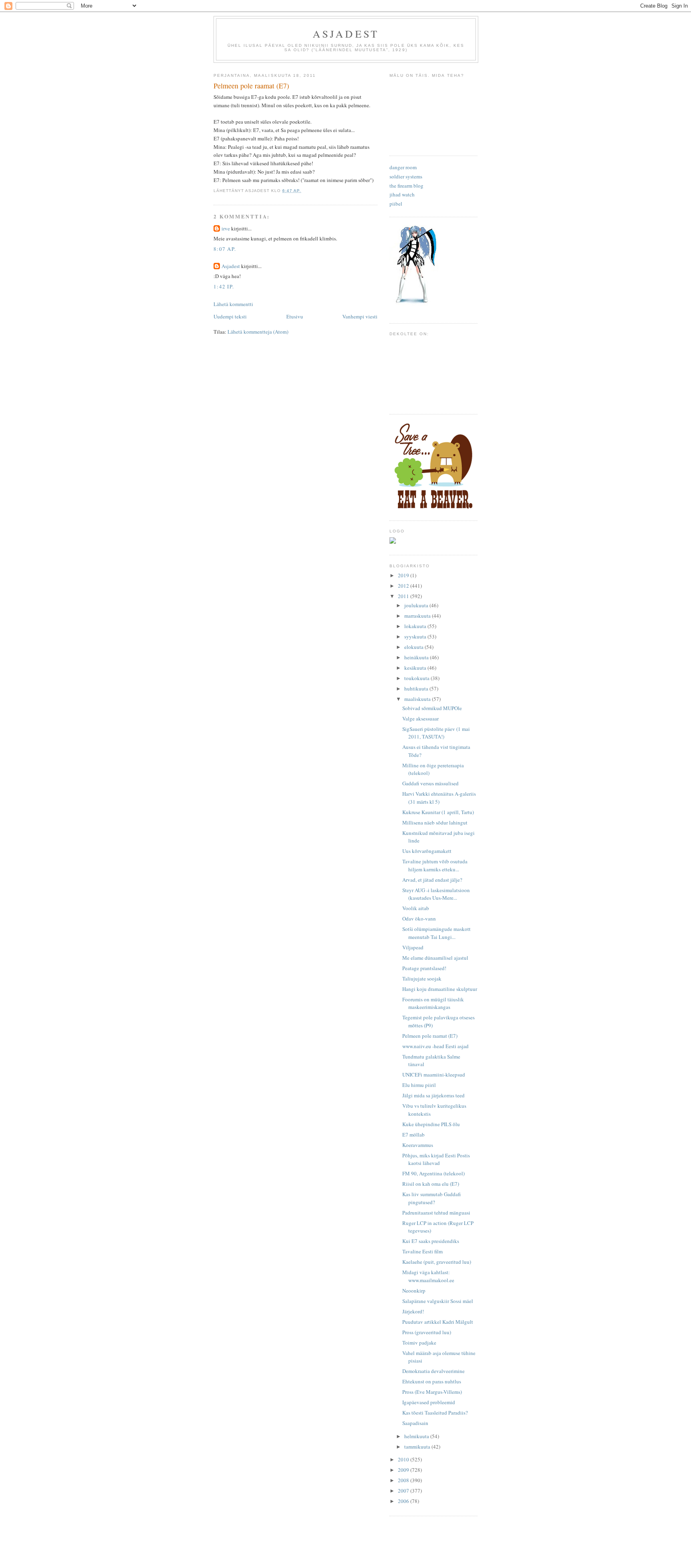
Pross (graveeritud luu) (426, 1332)
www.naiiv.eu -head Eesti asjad (435, 1046)
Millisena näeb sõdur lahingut (434, 822)
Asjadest (346, 33)
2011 (404, 596)
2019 (404, 575)
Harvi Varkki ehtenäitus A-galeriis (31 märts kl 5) (439, 797)
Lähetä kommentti (233, 304)
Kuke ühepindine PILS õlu (431, 1124)
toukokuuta (417, 678)
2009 (404, 1469)
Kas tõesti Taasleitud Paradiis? (435, 1412)
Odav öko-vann (419, 918)
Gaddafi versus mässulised (430, 783)
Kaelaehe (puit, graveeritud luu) (436, 1261)
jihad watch (402, 194)
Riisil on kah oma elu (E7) (430, 1183)
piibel (395, 203)
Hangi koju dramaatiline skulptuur (439, 989)
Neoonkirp (413, 1290)
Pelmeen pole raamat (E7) (429, 1035)
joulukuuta (416, 605)
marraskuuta (418, 615)
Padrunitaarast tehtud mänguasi (436, 1212)
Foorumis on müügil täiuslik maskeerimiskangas (433, 1003)
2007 (404, 1490)
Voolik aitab (415, 908)
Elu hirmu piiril (419, 1085)
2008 (404, 1480)
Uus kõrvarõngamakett (426, 851)
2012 (404, 585)
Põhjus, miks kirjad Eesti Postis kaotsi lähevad (436, 1159)
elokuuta (414, 646)
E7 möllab (413, 1134)
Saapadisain (415, 1423)
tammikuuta (417, 1446)
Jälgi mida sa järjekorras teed (433, 1095)
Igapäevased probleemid (428, 1402)
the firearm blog (406, 185)
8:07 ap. (225, 248)
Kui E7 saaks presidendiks (430, 1241)
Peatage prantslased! (424, 968)
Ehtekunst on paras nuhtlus (431, 1381)
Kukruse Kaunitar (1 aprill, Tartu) (438, 812)
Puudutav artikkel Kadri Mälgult (437, 1321)
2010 (404, 1459)
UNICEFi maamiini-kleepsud (433, 1074)
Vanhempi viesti (359, 316)
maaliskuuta (418, 698)
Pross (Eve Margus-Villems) (432, 1391)
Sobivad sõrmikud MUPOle (432, 708)
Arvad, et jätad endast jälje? (432, 879)
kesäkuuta (415, 667)
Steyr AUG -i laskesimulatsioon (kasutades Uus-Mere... (436, 894)
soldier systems (405, 176)
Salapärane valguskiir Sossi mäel (437, 1301)
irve (226, 228)
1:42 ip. (224, 286)
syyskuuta (415, 636)
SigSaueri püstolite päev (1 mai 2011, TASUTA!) (436, 732)
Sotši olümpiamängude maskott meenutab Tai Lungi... (436, 933)
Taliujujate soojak (421, 978)
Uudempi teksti (230, 316)
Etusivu (294, 316)
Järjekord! (413, 1311)
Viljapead (412, 947)
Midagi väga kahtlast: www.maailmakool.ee (428, 1276)
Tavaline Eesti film (422, 1251)
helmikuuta (417, 1436)
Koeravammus (417, 1145)
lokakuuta (415, 626)
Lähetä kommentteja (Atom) (258, 331)
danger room (403, 167)
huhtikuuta (416, 688)
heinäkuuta (417, 657)
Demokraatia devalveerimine (433, 1371)
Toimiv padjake (419, 1342)
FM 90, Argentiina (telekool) (433, 1173)
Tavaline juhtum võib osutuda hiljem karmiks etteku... (434, 865)
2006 (404, 1501)
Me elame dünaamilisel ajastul (435, 957)
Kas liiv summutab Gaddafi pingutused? (431, 1198)
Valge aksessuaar (420, 718)
